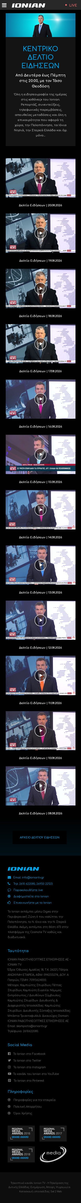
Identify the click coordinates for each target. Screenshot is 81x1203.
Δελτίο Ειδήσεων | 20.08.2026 (40, 205)
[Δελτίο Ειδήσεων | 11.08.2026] (40, 675)
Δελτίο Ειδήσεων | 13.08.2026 (40, 592)
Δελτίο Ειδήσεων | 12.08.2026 (40, 647)
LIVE (73, 5)
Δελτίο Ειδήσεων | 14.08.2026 (40, 537)
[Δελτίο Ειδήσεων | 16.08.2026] (40, 398)
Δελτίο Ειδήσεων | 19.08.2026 (40, 260)
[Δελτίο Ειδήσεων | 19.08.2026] (40, 233)
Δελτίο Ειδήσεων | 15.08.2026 (40, 482)
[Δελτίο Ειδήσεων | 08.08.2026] (40, 785)
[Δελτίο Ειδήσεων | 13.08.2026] (40, 564)
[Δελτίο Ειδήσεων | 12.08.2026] (40, 620)
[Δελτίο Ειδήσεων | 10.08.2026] (40, 730)
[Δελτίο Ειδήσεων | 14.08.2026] (40, 509)
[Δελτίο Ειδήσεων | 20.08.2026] (40, 177)
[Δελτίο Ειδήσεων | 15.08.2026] (40, 454)
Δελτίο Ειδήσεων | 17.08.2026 (40, 371)
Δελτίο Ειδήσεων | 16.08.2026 (40, 426)
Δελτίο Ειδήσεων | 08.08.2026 (40, 813)
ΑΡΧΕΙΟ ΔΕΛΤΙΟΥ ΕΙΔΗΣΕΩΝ (39, 837)
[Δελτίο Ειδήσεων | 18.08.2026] (40, 288)
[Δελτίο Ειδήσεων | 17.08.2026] (40, 343)
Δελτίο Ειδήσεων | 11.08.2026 (40, 703)
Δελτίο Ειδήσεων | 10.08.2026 (40, 758)
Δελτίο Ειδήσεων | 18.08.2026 (40, 316)
